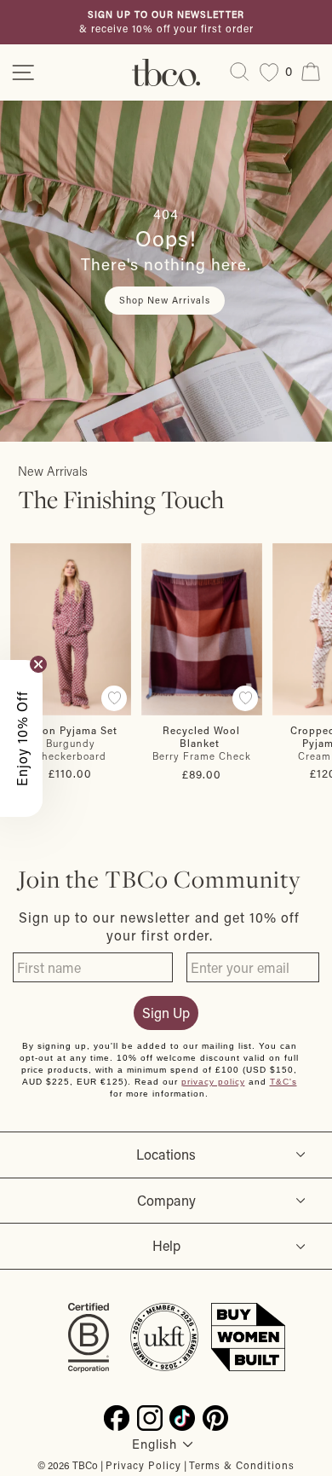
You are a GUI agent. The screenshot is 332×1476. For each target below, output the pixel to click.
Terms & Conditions (242, 1465)
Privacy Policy (143, 1465)
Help (166, 1245)
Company (166, 1200)
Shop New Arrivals (164, 300)
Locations (166, 1154)
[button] (21, 738)
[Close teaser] (38, 664)
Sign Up (166, 1013)
